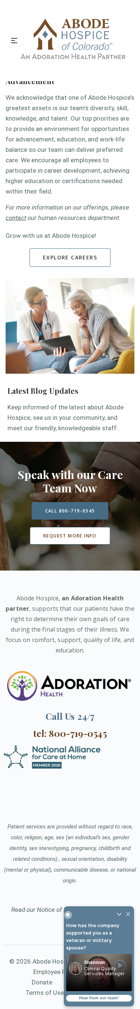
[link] (99, 972)
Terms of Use (44, 992)
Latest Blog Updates (42, 391)
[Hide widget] (128, 914)
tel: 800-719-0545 (70, 733)
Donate (42, 982)
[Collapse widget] (119, 914)
